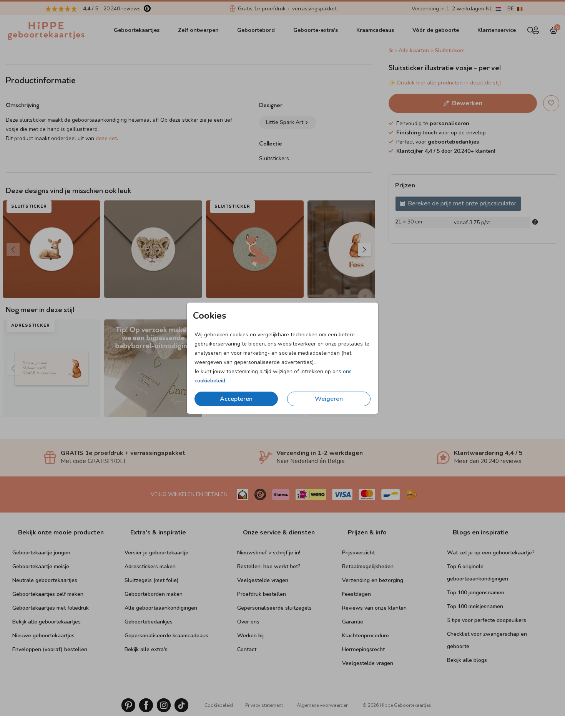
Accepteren (236, 399)
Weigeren (329, 399)
